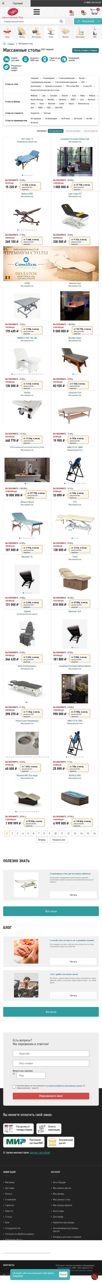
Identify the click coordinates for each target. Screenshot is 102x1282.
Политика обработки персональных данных (75, 1270)
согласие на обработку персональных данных (64, 1085)
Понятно (63, 1275)
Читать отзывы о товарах (85, 50)
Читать (73, 895)
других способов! (39, 1152)
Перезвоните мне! (51, 1095)
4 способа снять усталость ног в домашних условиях (72, 940)
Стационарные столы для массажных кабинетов (70, 873)
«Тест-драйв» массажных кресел (64, 974)
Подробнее (18, 1276)
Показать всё (58, 839)
